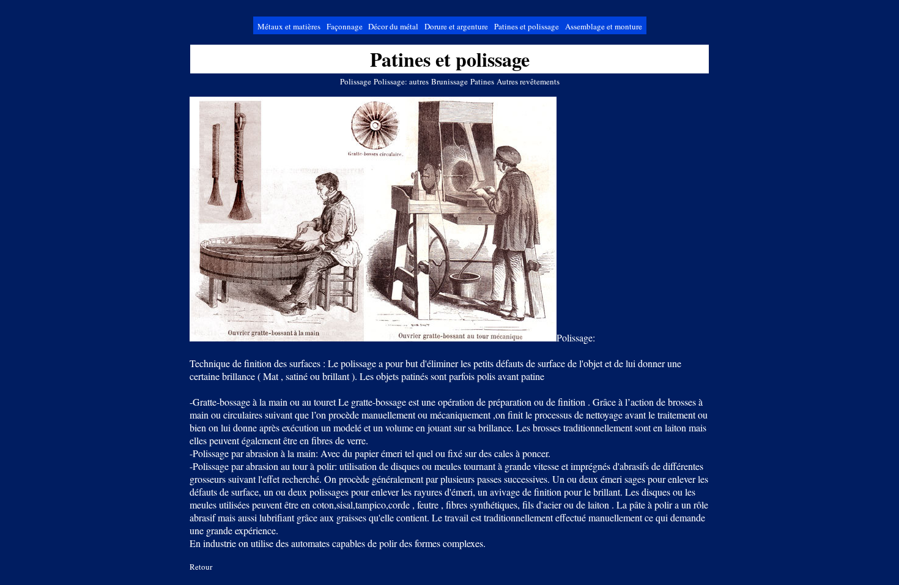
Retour (201, 566)
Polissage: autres (401, 81)
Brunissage (449, 81)
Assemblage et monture (603, 26)
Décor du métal (393, 26)
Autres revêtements (528, 81)
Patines (482, 81)
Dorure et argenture (456, 26)
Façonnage (345, 26)
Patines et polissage (526, 26)
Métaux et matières (288, 26)
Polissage (355, 81)
